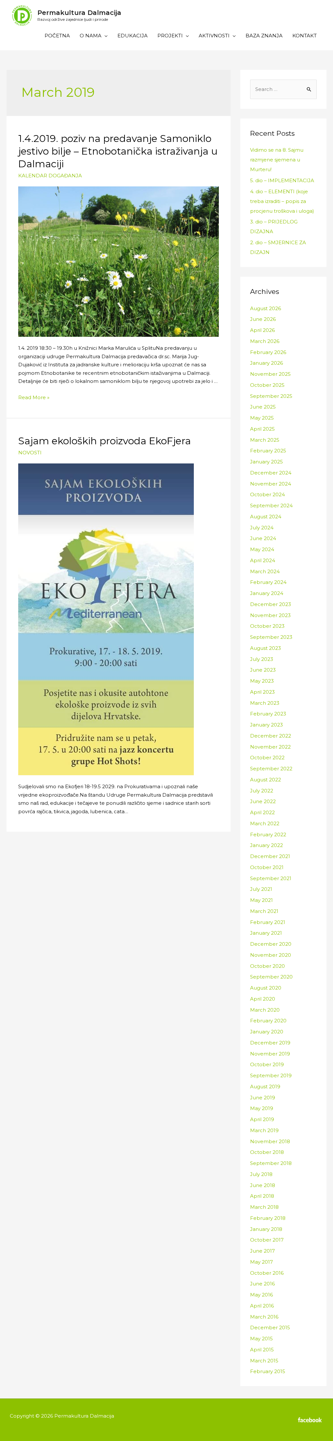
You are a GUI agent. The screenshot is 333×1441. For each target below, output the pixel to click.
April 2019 (262, 1119)
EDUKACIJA (132, 35)
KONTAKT (304, 35)
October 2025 (267, 385)
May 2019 (261, 1108)
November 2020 (270, 955)
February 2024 (268, 582)
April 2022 (262, 812)
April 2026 (262, 330)
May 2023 (262, 681)
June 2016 (262, 1284)
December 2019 (270, 1043)
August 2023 (265, 648)
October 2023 (267, 626)
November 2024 (270, 484)
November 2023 (270, 615)
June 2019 (262, 1097)
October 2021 (267, 867)
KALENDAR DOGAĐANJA (50, 175)
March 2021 (264, 911)
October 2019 (267, 1064)
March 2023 (264, 703)
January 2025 (266, 462)
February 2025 (268, 451)
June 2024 (263, 538)
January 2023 (266, 725)
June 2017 (262, 1251)
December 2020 (270, 944)
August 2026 (265, 308)
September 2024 (271, 505)
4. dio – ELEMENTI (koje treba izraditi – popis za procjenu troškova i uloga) (282, 201)
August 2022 (265, 780)
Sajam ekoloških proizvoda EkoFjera (104, 441)
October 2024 (267, 494)
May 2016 (261, 1295)
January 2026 (266, 363)
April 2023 (262, 692)
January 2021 (266, 933)
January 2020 (266, 1032)
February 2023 (268, 714)
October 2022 (267, 757)
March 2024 (265, 571)
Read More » (33, 397)
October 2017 (267, 1240)
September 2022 (271, 768)
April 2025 (262, 429)
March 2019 (264, 1130)
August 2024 (265, 516)
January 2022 (266, 845)
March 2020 (265, 1010)
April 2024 (262, 560)
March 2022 (264, 823)
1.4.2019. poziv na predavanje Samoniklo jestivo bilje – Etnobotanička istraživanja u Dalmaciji (118, 151)
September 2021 (270, 878)
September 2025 (271, 396)
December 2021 (270, 856)
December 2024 (270, 473)
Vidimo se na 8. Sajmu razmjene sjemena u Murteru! (276, 159)
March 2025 (264, 440)
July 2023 (261, 659)
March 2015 (264, 1361)
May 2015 (261, 1338)
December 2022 (270, 736)
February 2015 (267, 1371)
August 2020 (265, 988)
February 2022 (268, 834)
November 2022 (270, 747)
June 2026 (263, 319)
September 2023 (271, 637)
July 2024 (261, 528)
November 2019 (270, 1054)
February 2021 (267, 922)
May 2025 (262, 418)
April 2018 (262, 1196)
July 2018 (261, 1174)
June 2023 (263, 670)
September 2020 (271, 977)
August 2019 (265, 1086)
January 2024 (266, 593)
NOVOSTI (30, 452)
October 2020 (267, 966)
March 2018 (264, 1207)
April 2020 (262, 999)
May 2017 (261, 1262)
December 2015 (270, 1327)
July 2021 (261, 889)
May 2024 (262, 549)
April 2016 (262, 1306)
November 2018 (270, 1141)
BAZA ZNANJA (264, 35)
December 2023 (270, 604)
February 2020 (268, 1021)
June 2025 (263, 407)
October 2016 (267, 1273)
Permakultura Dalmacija (79, 13)
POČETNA (57, 35)
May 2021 (261, 900)
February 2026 (268, 352)
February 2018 (268, 1218)
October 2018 (267, 1152)
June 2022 (263, 801)
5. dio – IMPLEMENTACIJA (282, 180)
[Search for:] (283, 89)
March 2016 (264, 1317)
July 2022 (261, 791)
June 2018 (262, 1185)
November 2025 (270, 374)
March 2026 (264, 341)
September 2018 (271, 1163)
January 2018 (266, 1229)
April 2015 (262, 1349)
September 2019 (271, 1075)
